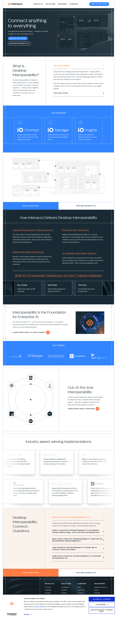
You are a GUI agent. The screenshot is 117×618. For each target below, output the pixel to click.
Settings (26, 614)
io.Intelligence (65, 587)
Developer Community (100, 587)
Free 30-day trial (99, 4)
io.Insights (47, 593)
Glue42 (96, 590)
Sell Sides (64, 593)
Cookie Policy (39, 606)
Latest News (81, 590)
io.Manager (48, 590)
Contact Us (81, 593)
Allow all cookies (102, 599)
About (79, 587)
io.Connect (48, 587)
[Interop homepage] (15, 4)
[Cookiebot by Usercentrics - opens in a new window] (12, 614)
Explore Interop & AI (19, 43)
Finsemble (97, 593)
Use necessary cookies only (102, 610)
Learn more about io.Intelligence (29, 332)
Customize (101, 604)
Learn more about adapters (81, 409)
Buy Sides (64, 590)
